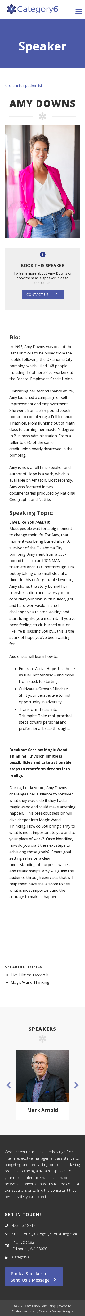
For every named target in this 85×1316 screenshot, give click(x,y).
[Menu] (78, 12)
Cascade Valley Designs (56, 1311)
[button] (43, 294)
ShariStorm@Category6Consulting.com (44, 1234)
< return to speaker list (23, 85)
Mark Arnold (38, 1110)
